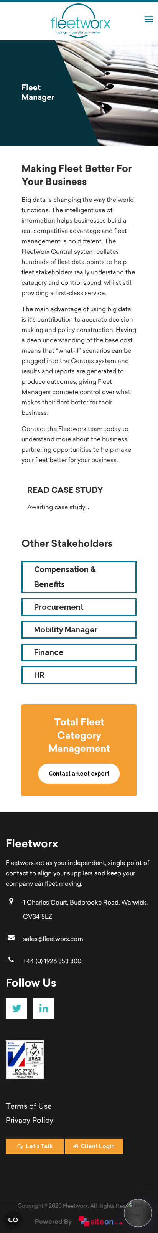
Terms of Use (30, 1107)
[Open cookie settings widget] (13, 1220)
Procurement (59, 607)
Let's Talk (39, 1146)
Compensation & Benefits (65, 577)
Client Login (98, 1146)
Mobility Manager (66, 629)
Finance (49, 652)
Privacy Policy (29, 1121)
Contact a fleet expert (79, 774)
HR (39, 675)
